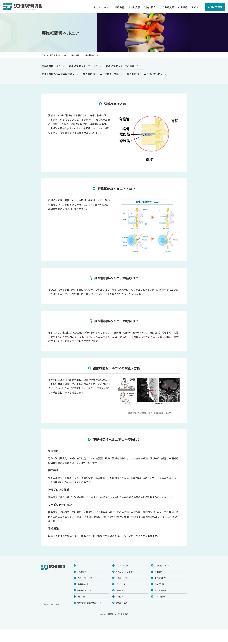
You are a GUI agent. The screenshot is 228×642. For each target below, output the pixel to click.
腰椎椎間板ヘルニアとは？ (83, 66)
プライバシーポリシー (51, 604)
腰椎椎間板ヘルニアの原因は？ (58, 73)
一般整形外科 (82, 571)
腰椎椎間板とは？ (50, 66)
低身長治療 (159, 584)
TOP (43, 55)
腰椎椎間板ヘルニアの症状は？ (122, 66)
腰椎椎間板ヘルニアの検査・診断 (101, 73)
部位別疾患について (58, 55)
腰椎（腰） (76, 55)
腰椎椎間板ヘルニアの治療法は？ (145, 73)
